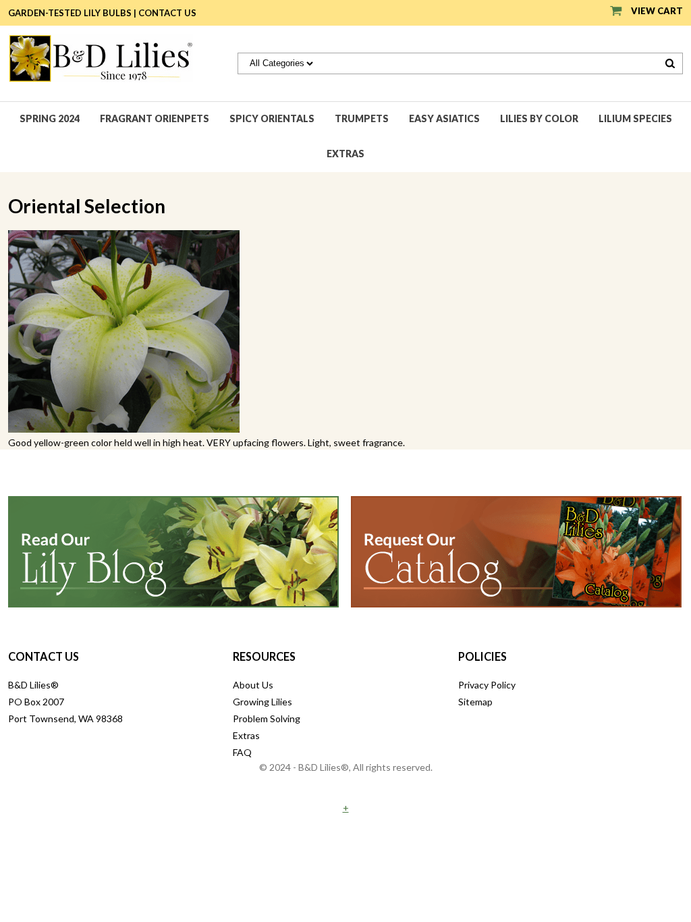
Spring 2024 (50, 118)
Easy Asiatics (444, 118)
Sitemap (475, 701)
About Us (253, 684)
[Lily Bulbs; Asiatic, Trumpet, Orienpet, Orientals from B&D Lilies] (100, 57)
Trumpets (362, 118)
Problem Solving (266, 718)
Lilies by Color (539, 118)
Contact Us (167, 12)
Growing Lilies (262, 701)
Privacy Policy (487, 684)
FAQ (242, 752)
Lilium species (635, 118)
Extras (345, 153)
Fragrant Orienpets (154, 118)
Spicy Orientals (271, 118)
